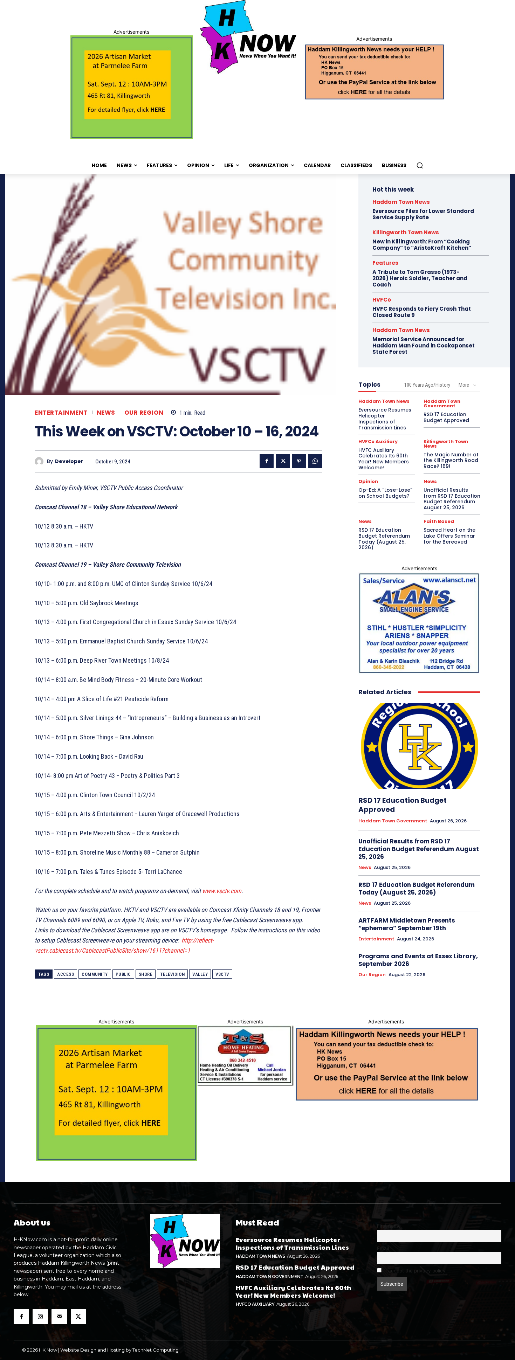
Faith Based (439, 521)
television (172, 974)
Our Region (144, 413)
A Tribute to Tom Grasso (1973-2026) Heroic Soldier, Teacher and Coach (419, 278)
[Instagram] (40, 1316)
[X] (283, 461)
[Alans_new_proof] (419, 623)
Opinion (368, 481)
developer (69, 461)
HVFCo (381, 299)
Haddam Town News (401, 202)
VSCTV (222, 974)
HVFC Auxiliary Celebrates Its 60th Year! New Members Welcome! (383, 459)
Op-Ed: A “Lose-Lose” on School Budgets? (385, 492)
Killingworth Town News (405, 232)
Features (385, 262)
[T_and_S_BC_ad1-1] (245, 1055)
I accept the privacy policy (415, 1270)
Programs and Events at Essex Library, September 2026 (418, 960)
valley (200, 974)
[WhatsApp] (315, 461)
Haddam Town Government (442, 403)
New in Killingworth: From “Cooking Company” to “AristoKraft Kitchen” (421, 244)
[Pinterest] (299, 461)
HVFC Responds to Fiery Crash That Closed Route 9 (421, 312)
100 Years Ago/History (427, 385)
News (106, 413)
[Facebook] (267, 461)
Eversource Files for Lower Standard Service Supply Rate (423, 214)
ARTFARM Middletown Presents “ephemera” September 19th (406, 924)
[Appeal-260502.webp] (374, 71)
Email (383, 1248)
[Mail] (59, 1316)
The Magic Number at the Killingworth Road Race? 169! (451, 460)
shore (146, 974)
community (95, 974)
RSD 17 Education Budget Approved (446, 417)
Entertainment (61, 413)
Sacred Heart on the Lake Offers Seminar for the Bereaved (449, 535)
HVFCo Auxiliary (378, 441)
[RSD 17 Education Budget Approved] (419, 746)
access (65, 974)
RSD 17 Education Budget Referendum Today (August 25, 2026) (384, 538)
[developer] (41, 461)
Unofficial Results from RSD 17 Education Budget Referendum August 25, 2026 (452, 498)
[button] (419, 165)
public (123, 974)
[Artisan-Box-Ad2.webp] (131, 87)
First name (389, 1226)
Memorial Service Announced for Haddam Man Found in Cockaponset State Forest (423, 345)
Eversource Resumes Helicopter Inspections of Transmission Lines (384, 418)
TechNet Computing (155, 1350)
